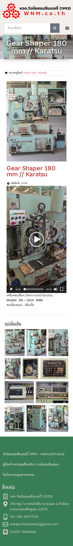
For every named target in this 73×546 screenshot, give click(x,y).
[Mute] (55, 289)
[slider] (33, 289)
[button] (67, 28)
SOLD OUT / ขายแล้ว (35, 73)
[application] (36, 239)
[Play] (11, 289)
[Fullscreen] (61, 289)
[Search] (55, 28)
